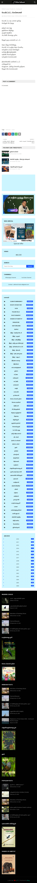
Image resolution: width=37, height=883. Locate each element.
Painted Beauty (14, 621)
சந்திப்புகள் (21, 406)
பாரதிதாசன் (20, 482)
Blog (28, 880)
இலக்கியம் (21, 364)
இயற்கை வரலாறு (20, 360)
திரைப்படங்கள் (20, 444)
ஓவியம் (21, 371)
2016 (24, 554)
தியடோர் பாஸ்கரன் (19, 440)
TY (17, 880)
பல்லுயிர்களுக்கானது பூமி (16, 167)
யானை (7, 9)
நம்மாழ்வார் (21, 454)
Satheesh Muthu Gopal (9, 16)
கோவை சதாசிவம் (20, 402)
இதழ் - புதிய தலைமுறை (19, 353)
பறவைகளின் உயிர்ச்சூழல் (19, 475)
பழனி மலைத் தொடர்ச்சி (19, 472)
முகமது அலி (20, 499)
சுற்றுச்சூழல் (20, 419)
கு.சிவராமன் (20, 395)
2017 (24, 558)
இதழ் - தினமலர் (20, 350)
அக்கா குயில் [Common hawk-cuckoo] (20, 807)
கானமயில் (21, 392)
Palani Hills (20, 312)
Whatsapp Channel (10, 277)
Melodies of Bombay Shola (18, 613)
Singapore (20, 322)
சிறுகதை (21, 416)
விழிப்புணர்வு (20, 520)
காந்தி (21, 388)
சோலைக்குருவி (20, 426)
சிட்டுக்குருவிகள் (20, 409)
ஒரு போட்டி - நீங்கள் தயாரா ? (17, 784)
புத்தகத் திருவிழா (20, 485)
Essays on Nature (19, 305)
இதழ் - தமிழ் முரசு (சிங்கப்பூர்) (18, 343)
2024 (24, 579)
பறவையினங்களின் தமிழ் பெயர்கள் (18, 606)
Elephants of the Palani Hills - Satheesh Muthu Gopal (22, 719)
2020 (24, 567)
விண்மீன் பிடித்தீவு (20, 517)
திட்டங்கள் (21, 437)
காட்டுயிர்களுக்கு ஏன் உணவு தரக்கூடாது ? (20, 628)
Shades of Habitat (19, 319)
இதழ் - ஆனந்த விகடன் (19, 332)
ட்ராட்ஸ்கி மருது (20, 430)
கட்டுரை (21, 374)
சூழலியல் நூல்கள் (19, 423)
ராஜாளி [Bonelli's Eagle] (16, 711)
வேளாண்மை (20, 524)
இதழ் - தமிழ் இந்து (20, 339)
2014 (24, 548)
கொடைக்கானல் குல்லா (19, 399)
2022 (24, 573)
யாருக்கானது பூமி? (19, 503)
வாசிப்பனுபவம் (20, 513)
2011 (24, 542)
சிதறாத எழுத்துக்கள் (19, 412)
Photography (19, 315)
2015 (24, 551)
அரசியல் (21, 329)
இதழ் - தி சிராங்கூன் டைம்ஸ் (18, 346)
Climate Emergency (19, 301)
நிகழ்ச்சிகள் (20, 458)
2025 (24, 582)
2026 (24, 586)
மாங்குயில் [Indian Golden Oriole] (19, 792)
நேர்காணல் (21, 461)
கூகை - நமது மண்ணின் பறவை (17, 598)
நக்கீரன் (21, 451)
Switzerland (20, 326)
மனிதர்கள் (21, 496)
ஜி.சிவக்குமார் (20, 527)
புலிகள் (21, 489)
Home (3, 9)
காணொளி (20, 385)
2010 (24, 539)
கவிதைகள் (8, 129)
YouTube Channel (26, 277)
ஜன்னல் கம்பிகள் (14, 151)
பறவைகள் (20, 479)
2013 (24, 545)
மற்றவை (21, 492)
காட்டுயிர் (21, 381)
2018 (24, 561)
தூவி (21, 447)
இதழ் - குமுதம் (20, 336)
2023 (24, 576)
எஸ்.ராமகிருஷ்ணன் (20, 367)
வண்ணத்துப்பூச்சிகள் (19, 510)
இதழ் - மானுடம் (20, 357)
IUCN (21, 308)
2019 (24, 564)
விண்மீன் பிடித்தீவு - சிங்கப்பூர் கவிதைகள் (20, 159)
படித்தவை (20, 465)
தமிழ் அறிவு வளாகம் (19, 433)
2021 (24, 570)
